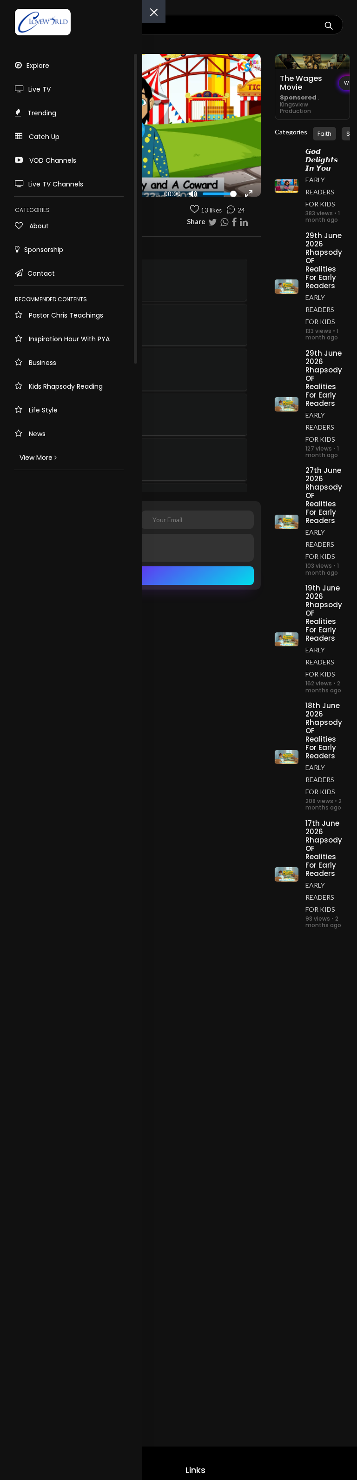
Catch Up (43, 136)
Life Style (42, 410)
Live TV (39, 89)
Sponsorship (43, 249)
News (36, 433)
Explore (37, 65)
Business (41, 362)
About (38, 226)
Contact (41, 273)
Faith (324, 133)
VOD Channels (51, 160)
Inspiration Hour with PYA (68, 339)
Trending (41, 113)
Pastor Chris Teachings (65, 315)
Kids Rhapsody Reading (65, 386)
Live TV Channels (55, 184)
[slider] (220, 194)
